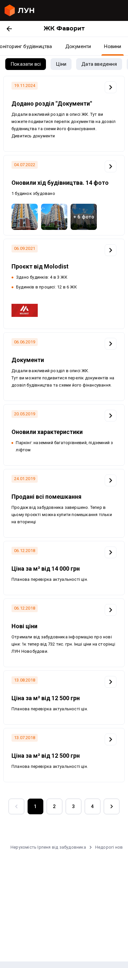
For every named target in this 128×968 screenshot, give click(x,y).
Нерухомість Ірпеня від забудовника (48, 847)
